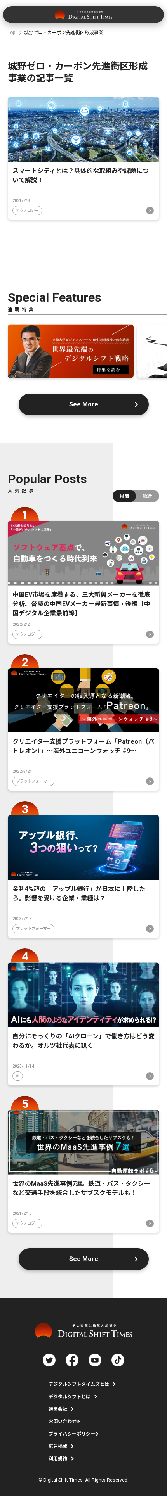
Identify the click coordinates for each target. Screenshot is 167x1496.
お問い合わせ (63, 1421)
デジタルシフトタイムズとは (79, 1384)
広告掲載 (58, 1446)
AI (17, 1076)
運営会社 (58, 1409)
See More (83, 404)
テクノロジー (27, 210)
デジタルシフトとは (69, 1396)
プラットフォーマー (33, 781)
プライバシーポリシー (72, 1434)
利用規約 (58, 1458)
